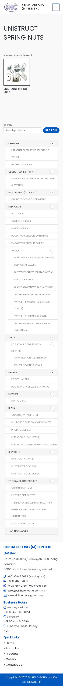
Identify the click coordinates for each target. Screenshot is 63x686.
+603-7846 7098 (18, 581)
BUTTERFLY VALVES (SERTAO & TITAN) (34, 272)
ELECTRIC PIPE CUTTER (23, 495)
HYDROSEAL (14, 206)
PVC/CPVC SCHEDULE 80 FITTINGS (29, 235)
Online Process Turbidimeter (28, 199)
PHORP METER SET (21, 430)
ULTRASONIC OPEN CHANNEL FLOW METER (34, 444)
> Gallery (10, 659)
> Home (9, 643)
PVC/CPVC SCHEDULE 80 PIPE (27, 243)
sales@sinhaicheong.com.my (25, 590)
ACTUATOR (17, 213)
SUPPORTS (14, 452)
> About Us (11, 648)
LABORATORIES (19, 228)
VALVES (15, 250)
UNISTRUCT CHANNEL (22, 458)
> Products (11, 654)
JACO (11, 337)
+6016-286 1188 (38, 585)
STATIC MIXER (18, 400)
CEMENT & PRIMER (21, 221)
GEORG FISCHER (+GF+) (21, 172)
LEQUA (12, 408)
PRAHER (12, 372)
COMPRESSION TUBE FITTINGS (30, 357)
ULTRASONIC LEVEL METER (25, 437)
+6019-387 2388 (17, 585)
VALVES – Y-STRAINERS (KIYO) (30, 316)
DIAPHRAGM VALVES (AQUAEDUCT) (33, 287)
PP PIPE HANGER (20, 379)
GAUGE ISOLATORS (21, 164)
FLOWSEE (13, 394)
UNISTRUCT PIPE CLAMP (24, 466)
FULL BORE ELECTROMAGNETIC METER (31, 422)
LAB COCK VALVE (23, 279)
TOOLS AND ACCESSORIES (22, 481)
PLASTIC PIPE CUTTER (22, 523)
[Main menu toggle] (55, 7)
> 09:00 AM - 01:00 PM (16, 621)
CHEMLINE (13, 143)
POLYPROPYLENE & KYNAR (28, 365)
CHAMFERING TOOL (21, 487)
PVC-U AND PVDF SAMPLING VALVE (30, 386)
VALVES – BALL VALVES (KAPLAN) (32, 294)
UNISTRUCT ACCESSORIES (25, 473)
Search (8, 125)
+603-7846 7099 (18, 576)
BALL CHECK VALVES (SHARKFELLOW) (34, 257)
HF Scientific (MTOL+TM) (22, 192)
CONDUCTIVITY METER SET (25, 415)
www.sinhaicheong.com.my (25, 595)
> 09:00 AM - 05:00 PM (17, 612)
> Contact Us (13, 665)
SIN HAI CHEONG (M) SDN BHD (33, 7)
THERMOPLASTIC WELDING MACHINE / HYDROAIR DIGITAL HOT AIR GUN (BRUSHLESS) (31, 509)
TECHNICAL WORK (18, 531)
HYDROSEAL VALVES (25, 264)
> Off (6, 630)
